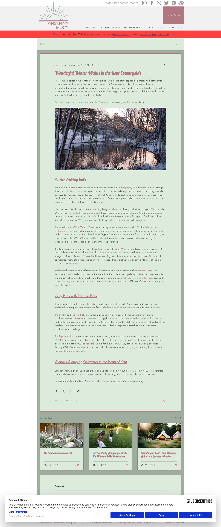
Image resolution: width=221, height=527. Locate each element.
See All (178, 417)
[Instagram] (144, 3)
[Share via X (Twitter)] (63, 391)
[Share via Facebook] (56, 391)
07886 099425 (121, 34)
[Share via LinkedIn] (71, 391)
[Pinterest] (174, 3)
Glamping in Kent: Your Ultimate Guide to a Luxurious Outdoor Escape (158, 454)
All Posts (43, 44)
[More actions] (164, 65)
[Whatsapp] (159, 3)
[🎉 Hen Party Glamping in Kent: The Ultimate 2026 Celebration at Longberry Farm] (110, 435)
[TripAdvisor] (181, 3)
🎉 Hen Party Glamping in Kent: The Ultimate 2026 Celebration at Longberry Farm (110, 454)
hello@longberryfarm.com (122, 3)
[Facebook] (152, 3)
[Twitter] (166, 3)
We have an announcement (58, 453)
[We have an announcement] (61, 435)
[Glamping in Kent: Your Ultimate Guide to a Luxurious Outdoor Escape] (159, 435)
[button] (177, 44)
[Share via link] (78, 391)
